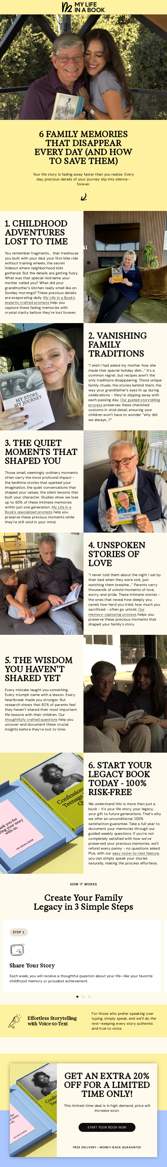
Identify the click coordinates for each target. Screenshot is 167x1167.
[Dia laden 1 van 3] (77, 997)
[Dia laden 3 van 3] (90, 997)
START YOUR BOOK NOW (107, 1127)
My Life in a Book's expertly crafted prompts (40, 300)
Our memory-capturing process (116, 612)
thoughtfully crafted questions (31, 719)
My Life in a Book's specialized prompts (38, 510)
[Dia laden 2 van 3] (83, 997)
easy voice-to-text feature (135, 853)
